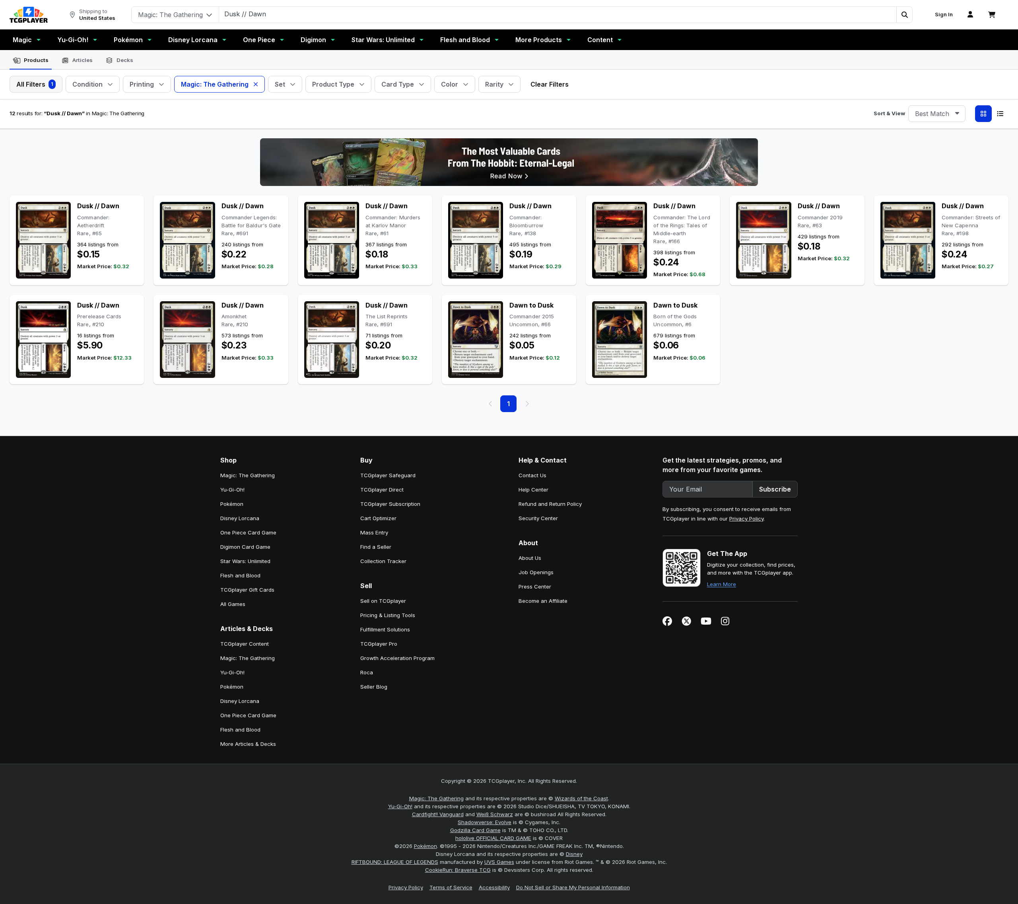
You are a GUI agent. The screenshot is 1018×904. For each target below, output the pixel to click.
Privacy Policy (746, 518)
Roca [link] (366, 672)
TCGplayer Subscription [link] (390, 504)
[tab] (31, 60)
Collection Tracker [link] (383, 561)
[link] (29, 15)
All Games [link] (232, 604)
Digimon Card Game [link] (245, 547)
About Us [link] (530, 558)
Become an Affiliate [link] (543, 601)
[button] (904, 15)
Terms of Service (450, 887)
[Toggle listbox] (957, 114)
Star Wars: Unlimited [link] (245, 561)
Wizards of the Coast (581, 798)
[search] (558, 14)
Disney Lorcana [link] (239, 518)
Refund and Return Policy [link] (550, 504)
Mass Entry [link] (374, 532)
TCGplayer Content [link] (244, 644)
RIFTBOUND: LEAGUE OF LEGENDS (395, 862)
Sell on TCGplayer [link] (383, 601)
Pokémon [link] (231, 504)
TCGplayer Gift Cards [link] (247, 590)
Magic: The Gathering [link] (247, 475)
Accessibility (494, 887)
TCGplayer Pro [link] (378, 644)
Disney (574, 854)
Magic (22, 40)
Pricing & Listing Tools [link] (387, 615)
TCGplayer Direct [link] (382, 489)
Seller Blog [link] (373, 686)
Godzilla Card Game (475, 830)
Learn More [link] (721, 584)
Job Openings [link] (536, 572)
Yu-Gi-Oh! (72, 40)
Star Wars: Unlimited (383, 40)
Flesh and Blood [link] (240, 575)
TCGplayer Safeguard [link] (388, 475)
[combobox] (937, 113)
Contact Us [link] (532, 475)
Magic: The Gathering (436, 798)
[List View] (1000, 113)
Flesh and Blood (465, 40)
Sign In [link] (944, 14)
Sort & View (889, 113)
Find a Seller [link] (375, 547)
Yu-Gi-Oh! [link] (232, 489)
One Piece (259, 40)
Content (600, 40)
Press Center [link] (535, 586)
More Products (538, 40)
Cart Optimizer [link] (378, 518)
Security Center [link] (538, 518)
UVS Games (499, 862)
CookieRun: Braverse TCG (458, 870)
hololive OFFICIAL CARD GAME (493, 838)
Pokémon (128, 40)
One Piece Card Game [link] (248, 532)
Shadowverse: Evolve (484, 822)
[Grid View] (983, 113)
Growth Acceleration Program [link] (397, 658)
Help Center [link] (533, 489)
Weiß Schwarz (494, 814)
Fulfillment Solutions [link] (385, 629)
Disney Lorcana (193, 40)
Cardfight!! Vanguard (438, 814)
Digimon (313, 40)
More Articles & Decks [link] (248, 744)
